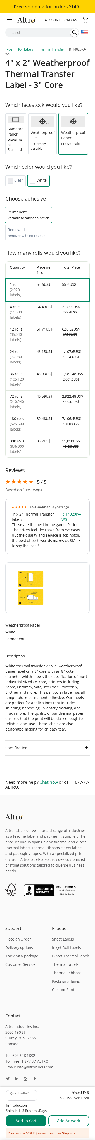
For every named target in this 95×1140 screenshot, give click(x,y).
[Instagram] (25, 1079)
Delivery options (19, 947)
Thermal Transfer (51, 49)
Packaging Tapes (66, 981)
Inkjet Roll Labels (66, 947)
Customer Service (20, 964)
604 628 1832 (23, 1055)
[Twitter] (7, 1079)
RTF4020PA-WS (71, 517)
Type (9, 49)
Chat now (49, 782)
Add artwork (68, 1120)
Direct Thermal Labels (71, 955)
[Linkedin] (16, 1079)
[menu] (9, 20)
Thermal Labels (65, 964)
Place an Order (18, 939)
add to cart (26, 1120)
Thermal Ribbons (67, 972)
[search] (74, 32)
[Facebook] (34, 1079)
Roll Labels (25, 49)
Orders (70, 20)
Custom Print (63, 989)
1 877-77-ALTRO (35, 1061)
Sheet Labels (63, 939)
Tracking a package (21, 955)
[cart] (85, 20)
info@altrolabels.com (35, 1066)
